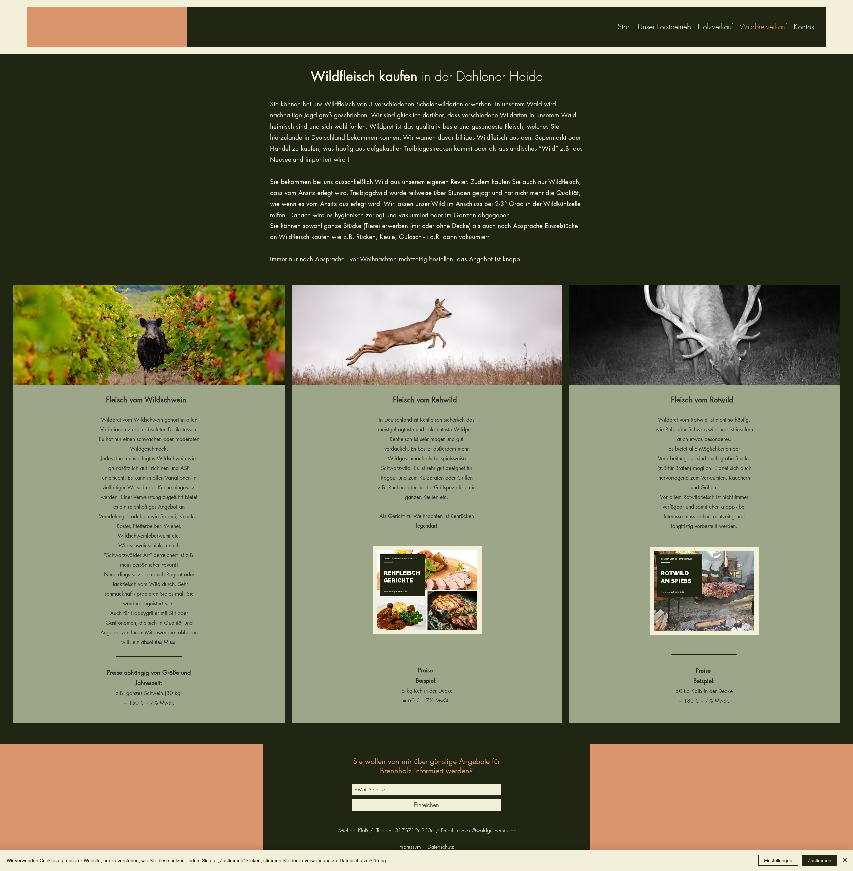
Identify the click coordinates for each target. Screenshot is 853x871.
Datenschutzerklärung (363, 860)
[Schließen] (845, 860)
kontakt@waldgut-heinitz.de (486, 830)
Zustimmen (819, 860)
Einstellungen (778, 860)
